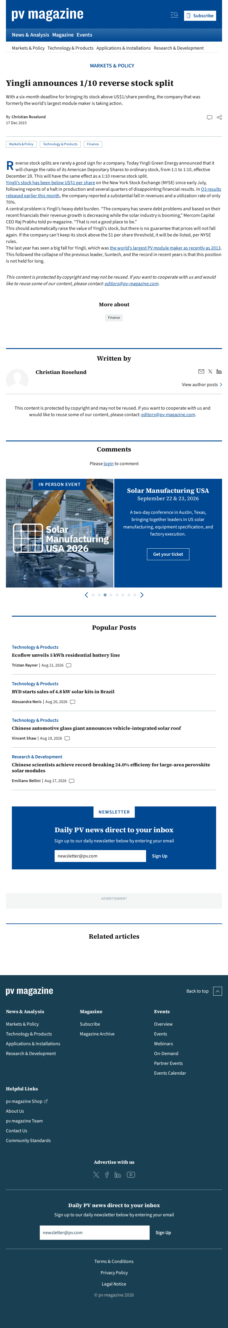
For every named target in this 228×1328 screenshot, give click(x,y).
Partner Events (168, 1063)
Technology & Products (71, 48)
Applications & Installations (123, 48)
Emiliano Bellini (26, 781)
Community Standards (28, 1140)
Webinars (163, 1043)
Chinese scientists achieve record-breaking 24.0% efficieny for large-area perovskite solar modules (111, 767)
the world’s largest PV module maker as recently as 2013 (165, 248)
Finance (93, 144)
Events (84, 35)
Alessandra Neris (27, 702)
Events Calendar (170, 1073)
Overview (163, 1024)
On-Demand (166, 1053)
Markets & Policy (28, 48)
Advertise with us (114, 1162)
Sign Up (159, 856)
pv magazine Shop (24, 1101)
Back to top (197, 991)
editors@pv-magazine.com (131, 283)
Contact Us (16, 1131)
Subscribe (90, 1024)
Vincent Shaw (24, 738)
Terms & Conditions (114, 1261)
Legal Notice (114, 1284)
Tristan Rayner (25, 665)
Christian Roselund (29, 117)
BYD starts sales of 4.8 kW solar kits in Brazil (63, 691)
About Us (15, 1111)
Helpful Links (22, 1088)
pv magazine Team (24, 1121)
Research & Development (179, 48)
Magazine (63, 35)
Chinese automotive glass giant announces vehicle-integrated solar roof (96, 728)
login (109, 463)
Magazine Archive (97, 1034)
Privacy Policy (114, 1272)
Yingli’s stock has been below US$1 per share (50, 182)
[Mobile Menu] (174, 15)
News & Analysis (30, 35)
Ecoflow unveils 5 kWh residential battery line (66, 655)
